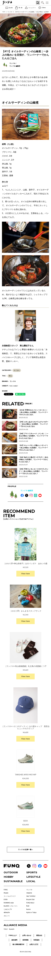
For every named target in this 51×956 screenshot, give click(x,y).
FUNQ (6, 890)
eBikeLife (7, 912)
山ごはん (17, 370)
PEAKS (6, 893)
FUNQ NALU (30, 903)
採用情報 (25, 940)
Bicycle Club (30, 899)
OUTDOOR (11, 872)
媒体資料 (14, 940)
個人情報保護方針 (18, 944)
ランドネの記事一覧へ (25, 849)
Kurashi (11, 929)
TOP (3, 12)
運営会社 (39, 935)
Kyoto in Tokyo (31, 912)
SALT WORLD (30, 896)
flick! (27, 906)
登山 (10, 376)
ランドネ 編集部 (27, 490)
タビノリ (7, 916)
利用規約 (36, 940)
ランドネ (9, 12)
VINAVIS (29, 893)
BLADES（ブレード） (11, 906)
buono (28, 909)
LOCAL (30, 881)
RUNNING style (9, 903)
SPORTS (31, 872)
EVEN (5, 899)
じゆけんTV (8, 909)
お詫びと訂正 (33, 944)
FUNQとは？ (13, 935)
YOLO (6, 929)
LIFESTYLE (33, 876)
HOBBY (8, 876)
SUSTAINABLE (13, 881)
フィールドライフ (10, 896)
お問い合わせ (26, 935)
